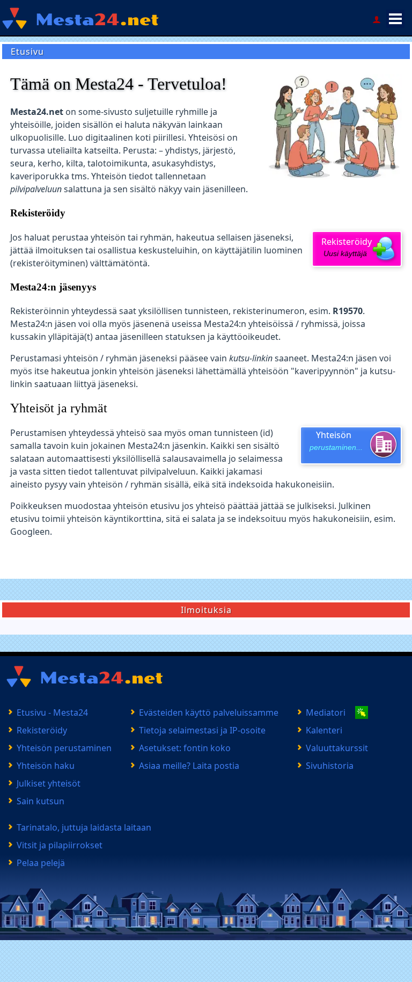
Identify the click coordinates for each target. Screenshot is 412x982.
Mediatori (325, 712)
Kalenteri (324, 730)
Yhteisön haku (46, 766)
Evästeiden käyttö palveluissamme (208, 712)
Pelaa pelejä (41, 863)
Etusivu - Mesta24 (52, 712)
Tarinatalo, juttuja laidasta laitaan (84, 827)
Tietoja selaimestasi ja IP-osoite (202, 730)
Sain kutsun (40, 801)
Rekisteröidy (346, 247)
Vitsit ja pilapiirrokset (59, 845)
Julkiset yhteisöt (48, 783)
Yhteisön (336, 440)
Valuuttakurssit (337, 748)
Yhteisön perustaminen (64, 748)
